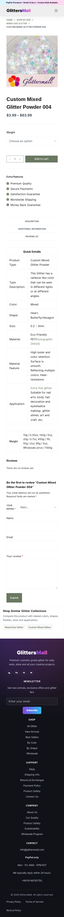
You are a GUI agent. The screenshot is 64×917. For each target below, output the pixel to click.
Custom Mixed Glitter (39, 627)
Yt (24, 673)
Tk (16, 673)
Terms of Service (35, 901)
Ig (9, 673)
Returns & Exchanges (32, 780)
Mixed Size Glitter (14, 627)
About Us (32, 812)
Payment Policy (32, 785)
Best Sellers (32, 737)
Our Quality (32, 817)
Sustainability (32, 828)
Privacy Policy (13, 901)
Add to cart (41, 158)
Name (9, 518)
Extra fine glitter (41, 388)
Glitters (32, 652)
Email (9, 537)
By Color (32, 742)
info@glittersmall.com (32, 849)
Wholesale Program (32, 833)
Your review (14, 556)
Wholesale (32, 753)
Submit (14, 597)
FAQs (32, 769)
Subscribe (32, 710)
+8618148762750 (32, 880)
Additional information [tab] (32, 229)
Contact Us (32, 796)
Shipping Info (32, 774)
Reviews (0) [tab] (32, 236)
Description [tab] (32, 221)
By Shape (32, 748)
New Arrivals (32, 731)
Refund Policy (13, 910)
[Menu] (56, 10)
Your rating (11, 507)
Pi (31, 673)
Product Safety (32, 791)
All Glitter (32, 726)
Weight (10, 132)
